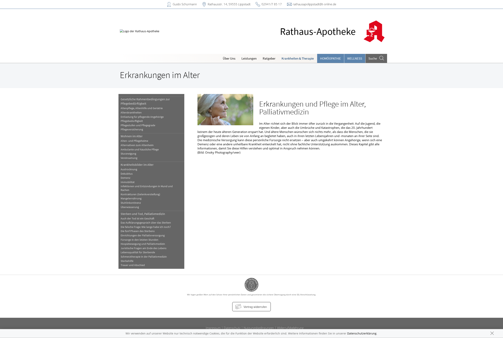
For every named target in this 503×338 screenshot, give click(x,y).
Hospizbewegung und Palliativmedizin (143, 244)
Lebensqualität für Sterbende (138, 252)
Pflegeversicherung (132, 129)
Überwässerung (130, 207)
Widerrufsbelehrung (290, 328)
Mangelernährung (131, 198)
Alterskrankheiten (131, 112)
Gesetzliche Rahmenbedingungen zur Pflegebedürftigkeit (145, 101)
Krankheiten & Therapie (298, 58)
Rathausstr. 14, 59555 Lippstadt (229, 4)
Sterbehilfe (127, 261)
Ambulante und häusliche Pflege (140, 149)
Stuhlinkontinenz (131, 202)
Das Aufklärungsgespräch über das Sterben (146, 222)
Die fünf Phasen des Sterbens (138, 231)
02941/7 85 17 (272, 4)
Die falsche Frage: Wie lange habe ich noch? (146, 227)
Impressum (213, 328)
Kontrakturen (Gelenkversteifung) (140, 194)
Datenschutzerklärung (361, 333)
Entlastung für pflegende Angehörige (142, 117)
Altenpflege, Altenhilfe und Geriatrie (142, 108)
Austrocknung (129, 169)
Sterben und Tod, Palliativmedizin (143, 214)
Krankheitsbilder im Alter (137, 165)
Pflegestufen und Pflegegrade (138, 125)
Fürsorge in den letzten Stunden (139, 239)
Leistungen (249, 58)
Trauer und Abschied (133, 265)
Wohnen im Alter (132, 136)
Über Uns (229, 58)
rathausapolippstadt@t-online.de (314, 4)
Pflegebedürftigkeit (132, 121)
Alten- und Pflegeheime (134, 141)
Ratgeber (269, 58)
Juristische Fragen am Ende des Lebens (143, 248)
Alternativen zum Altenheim (137, 145)
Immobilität (128, 182)
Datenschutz (232, 328)
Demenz (125, 178)
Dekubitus (127, 173)
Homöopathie (330, 58)
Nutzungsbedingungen (259, 328)
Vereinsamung (129, 158)
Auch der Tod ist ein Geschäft (137, 218)
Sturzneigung (128, 153)
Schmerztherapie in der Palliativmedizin (144, 256)
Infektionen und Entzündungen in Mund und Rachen (147, 188)
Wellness (354, 58)
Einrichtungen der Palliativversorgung (143, 235)
